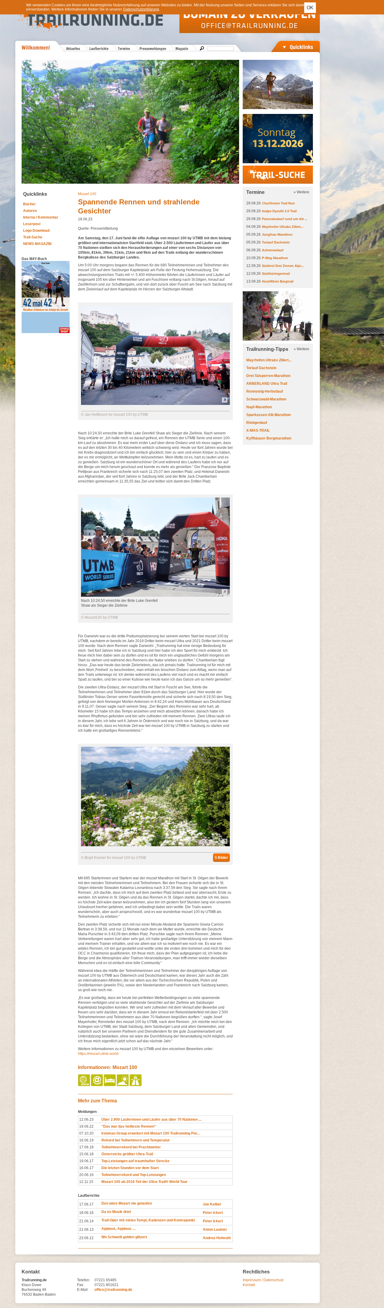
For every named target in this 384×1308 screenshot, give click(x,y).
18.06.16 (86, 1213)
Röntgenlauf (256, 423)
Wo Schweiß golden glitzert (124, 1237)
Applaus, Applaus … (118, 1229)
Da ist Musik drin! (116, 1212)
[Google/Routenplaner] (136, 1085)
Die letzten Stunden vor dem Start (130, 1168)
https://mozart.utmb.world (98, 1054)
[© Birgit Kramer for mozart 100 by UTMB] (155, 845)
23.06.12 (86, 1238)
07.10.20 (86, 1133)
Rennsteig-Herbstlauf (264, 391)
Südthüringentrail (276, 273)
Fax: (80, 1285)
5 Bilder (221, 858)
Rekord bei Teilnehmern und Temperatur (135, 1140)
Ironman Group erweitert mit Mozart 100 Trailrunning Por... (150, 1133)
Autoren (30, 211)
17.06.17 (86, 1204)
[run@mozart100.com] (97, 1085)
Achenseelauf (273, 250)
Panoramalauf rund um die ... (285, 219)
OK (310, 7)
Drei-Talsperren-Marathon (268, 376)
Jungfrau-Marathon (277, 234)
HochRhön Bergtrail (277, 281)
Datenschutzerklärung (141, 9)
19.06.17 (86, 1161)
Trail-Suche (32, 237)
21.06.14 (86, 1221)
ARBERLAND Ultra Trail (266, 383)
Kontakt (249, 1285)
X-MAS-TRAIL (258, 430)
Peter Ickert (213, 1213)
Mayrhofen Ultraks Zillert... (282, 226)
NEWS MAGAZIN (37, 244)
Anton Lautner (215, 1229)
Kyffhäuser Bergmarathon (268, 438)
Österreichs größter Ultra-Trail (127, 1154)
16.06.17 (86, 1168)
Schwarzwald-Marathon (266, 399)
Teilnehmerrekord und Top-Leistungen (133, 1175)
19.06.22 (86, 1126)
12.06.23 (86, 1119)
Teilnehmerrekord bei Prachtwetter (131, 1147)
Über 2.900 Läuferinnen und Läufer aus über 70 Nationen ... (151, 1119)
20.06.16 (86, 1175)
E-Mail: (82, 1290)
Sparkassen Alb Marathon (268, 415)
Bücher (29, 204)
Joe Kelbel (212, 1204)
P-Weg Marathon (275, 258)
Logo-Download (36, 230)
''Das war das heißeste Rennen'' (128, 1126)
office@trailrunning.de (113, 1290)
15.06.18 (86, 1154)
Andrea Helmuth (217, 1238)
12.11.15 (86, 1182)
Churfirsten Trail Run (278, 203)
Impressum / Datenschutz (263, 1280)
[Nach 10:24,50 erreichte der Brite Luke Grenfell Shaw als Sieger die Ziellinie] (155, 595)
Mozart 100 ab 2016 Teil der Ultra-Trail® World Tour (144, 1182)
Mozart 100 (87, 194)
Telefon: (83, 1280)
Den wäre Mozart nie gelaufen (126, 1203)
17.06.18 (86, 1147)
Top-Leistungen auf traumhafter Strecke (135, 1161)
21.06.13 (86, 1229)
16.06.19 (86, 1140)
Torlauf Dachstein (276, 242)
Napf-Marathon (259, 407)
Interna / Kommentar (40, 217)
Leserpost (31, 224)
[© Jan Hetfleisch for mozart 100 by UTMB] (155, 404)
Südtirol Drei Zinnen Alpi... (283, 266)
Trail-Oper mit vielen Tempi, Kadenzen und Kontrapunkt (148, 1220)
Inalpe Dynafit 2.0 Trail (279, 211)
